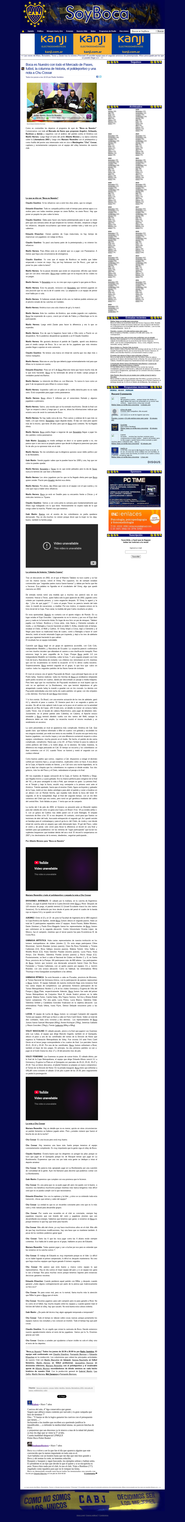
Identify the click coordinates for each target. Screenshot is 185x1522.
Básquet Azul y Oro (55, 31)
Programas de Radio (107, 31)
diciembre (139, 111)
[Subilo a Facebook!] (97, 77)
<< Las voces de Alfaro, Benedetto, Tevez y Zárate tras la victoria (48, 56)
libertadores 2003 (77, 1388)
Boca (53, 274)
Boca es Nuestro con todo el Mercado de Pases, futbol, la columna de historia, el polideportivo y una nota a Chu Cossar (61, 69)
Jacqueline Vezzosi (84, 1363)
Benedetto (46, 282)
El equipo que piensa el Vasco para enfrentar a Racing (129, 355)
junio (109, 115)
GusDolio (124, 425)
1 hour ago (144, 457)
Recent (121, 390)
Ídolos (93, 31)
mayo (110, 116)
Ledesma (59, 1025)
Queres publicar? (92, 1515)
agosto (110, 111)
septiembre (139, 116)
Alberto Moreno (42, 1368)
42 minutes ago (146, 443)
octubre (138, 115)
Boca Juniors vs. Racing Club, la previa (124, 347)
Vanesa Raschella (80, 1360)
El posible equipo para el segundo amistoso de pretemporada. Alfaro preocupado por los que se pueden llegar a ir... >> (119, 1487)
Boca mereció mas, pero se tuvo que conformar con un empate (132, 337)
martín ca (124, 448)
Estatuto (69, 31)
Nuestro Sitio (82, 31)
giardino (62, 1388)
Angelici (51, 480)
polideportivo (38, 1390)
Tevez (53, 469)
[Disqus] (61, 1435)
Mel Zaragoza (52, 1374)
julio (109, 113)
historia (68, 1388)
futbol (56, 1388)
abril (109, 118)
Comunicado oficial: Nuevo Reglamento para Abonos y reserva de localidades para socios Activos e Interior (133, 364)
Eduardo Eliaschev (40, 1473)
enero (110, 123)
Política (40, 31)
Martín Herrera (43, 1363)
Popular (129, 390)
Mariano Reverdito (54, 1366)
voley (45, 1390)
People (113, 390)
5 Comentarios (89, 1473)
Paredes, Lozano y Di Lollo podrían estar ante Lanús (128, 331)
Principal (81, 56)
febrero (110, 122)
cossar (51, 1388)
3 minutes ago (145, 405)
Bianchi (48, 615)
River (36, 991)
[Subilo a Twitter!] (100, 77)
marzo (110, 120)
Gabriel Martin (85, 1371)
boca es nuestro (42, 1388)
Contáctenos (103, 1515)
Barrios (42, 514)
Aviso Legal (81, 1515)
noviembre (139, 113)
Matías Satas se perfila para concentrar (124, 321)
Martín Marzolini (51, 1360)
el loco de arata (126, 409)
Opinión (31, 31)
